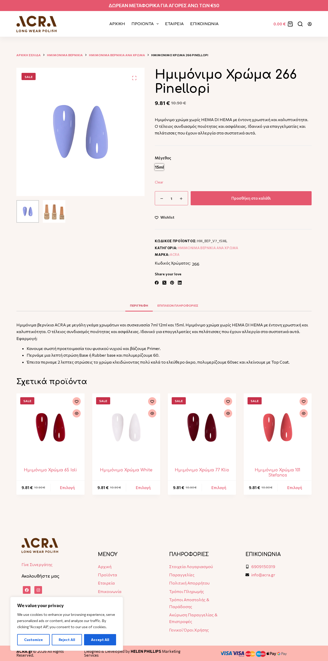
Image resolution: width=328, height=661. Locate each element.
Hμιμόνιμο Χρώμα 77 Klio (202, 470)
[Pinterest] (172, 283)
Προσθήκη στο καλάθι (251, 198)
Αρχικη (117, 24)
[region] (66, 624)
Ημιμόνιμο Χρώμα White (126, 470)
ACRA (175, 254)
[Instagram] (38, 590)
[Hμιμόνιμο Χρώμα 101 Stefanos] (278, 427)
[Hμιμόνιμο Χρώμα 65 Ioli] (50, 427)
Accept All (100, 639)
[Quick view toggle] (77, 413)
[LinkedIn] (180, 283)
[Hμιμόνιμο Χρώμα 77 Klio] (202, 427)
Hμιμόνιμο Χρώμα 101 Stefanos (277, 472)
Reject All (67, 639)
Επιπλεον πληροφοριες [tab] (177, 305)
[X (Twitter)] (164, 283)
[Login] (310, 24)
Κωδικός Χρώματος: (173, 263)
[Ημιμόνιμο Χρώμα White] (126, 427)
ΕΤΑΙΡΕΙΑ (174, 24)
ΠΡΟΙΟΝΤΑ (142, 24)
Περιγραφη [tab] (139, 305)
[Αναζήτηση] (300, 24)
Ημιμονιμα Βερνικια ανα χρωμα (208, 248)
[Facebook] (157, 283)
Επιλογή (67, 487)
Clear (159, 182)
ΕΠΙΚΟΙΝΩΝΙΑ (204, 24)
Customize (33, 639)
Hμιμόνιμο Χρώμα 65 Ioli (50, 470)
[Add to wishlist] (77, 401)
